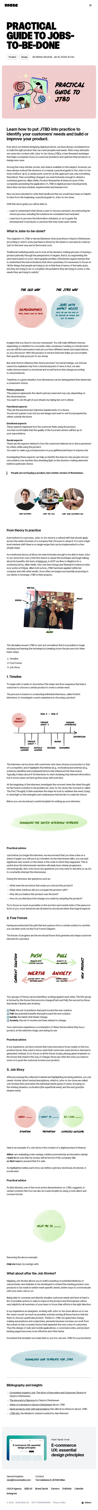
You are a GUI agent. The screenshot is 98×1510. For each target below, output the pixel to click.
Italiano (88, 1503)
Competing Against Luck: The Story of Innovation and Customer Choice (46, 1393)
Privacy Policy (59, 1503)
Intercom (42, 561)
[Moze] (11, 5)
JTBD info (15, 1414)
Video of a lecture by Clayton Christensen (31, 1405)
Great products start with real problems (30, 1409)
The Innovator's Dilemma (22, 1401)
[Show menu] (90, 5)
